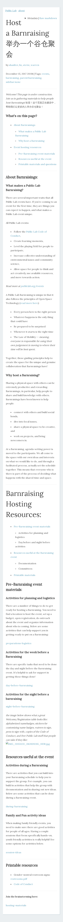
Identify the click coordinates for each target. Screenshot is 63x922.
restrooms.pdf (19, 878)
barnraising (12, 77)
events (45, 73)
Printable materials (24, 575)
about (21, 10)
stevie (26, 65)
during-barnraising (17, 806)
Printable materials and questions (37, 164)
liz (20, 65)
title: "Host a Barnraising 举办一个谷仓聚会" (31, 18)
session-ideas (13, 852)
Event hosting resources (27, 147)
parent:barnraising (30, 77)
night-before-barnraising (20, 706)
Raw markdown (48, 18)
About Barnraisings (24, 124)
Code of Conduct (23, 884)
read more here (29, 303)
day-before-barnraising (19, 685)
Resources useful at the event (34, 158)
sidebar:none (13, 81)
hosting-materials (16, 905)
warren (35, 65)
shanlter (13, 65)
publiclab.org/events (32, 286)
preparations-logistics (18, 643)
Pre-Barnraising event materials (36, 153)
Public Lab (11, 10)
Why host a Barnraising (31, 140)
